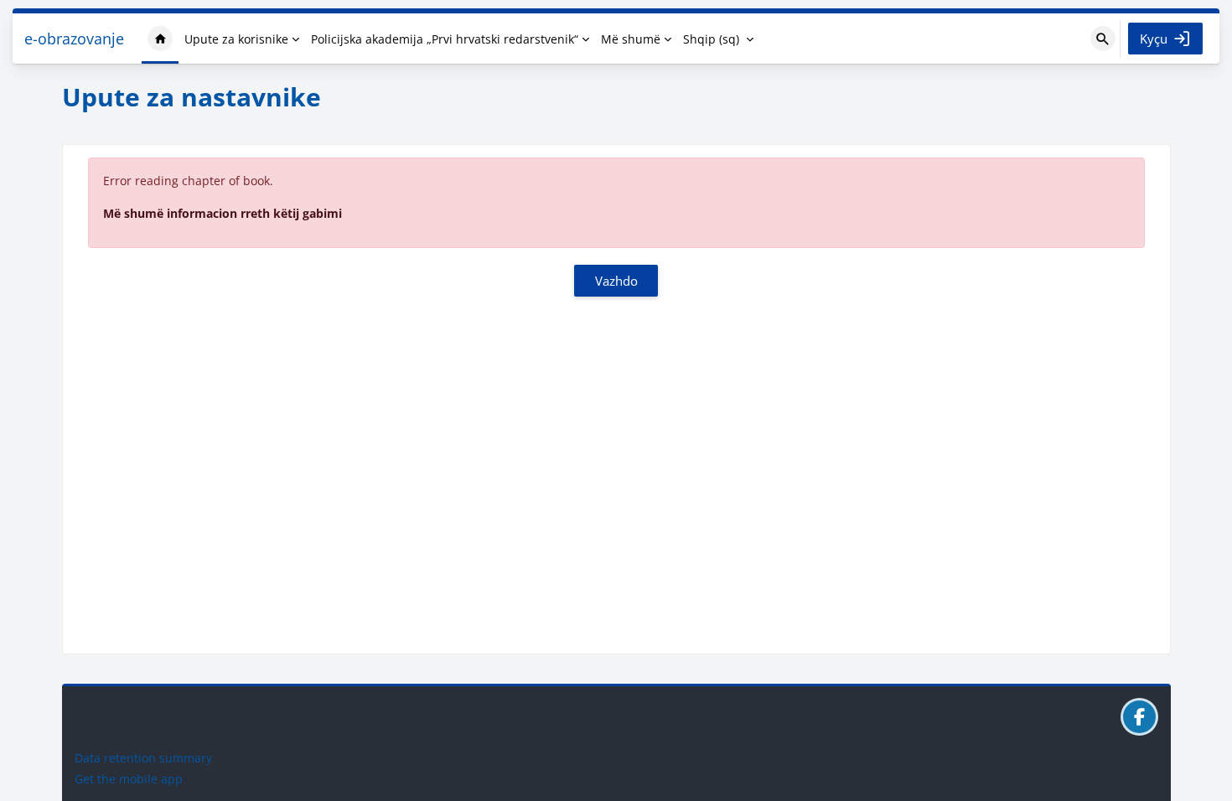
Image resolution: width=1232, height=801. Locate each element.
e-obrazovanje (74, 38)
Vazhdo (616, 280)
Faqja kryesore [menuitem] (160, 38)
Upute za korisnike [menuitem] (236, 39)
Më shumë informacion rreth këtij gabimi (222, 213)
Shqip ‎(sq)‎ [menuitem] (711, 39)
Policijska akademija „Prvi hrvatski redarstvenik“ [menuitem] (444, 39)
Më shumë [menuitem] (630, 39)
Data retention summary (143, 758)
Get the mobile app (129, 779)
